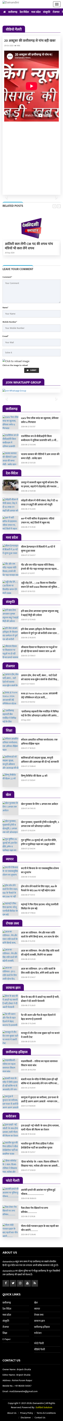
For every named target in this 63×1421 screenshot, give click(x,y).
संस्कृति (46, 12)
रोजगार (56, 12)
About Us (11, 1413)
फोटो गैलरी (39, 1343)
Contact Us (40, 1417)
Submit (33, 370)
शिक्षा (5, 1333)
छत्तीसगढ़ (12, 12)
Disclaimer (26, 1417)
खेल (36, 1303)
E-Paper (7, 1339)
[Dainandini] (11, 4)
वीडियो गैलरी (39, 1349)
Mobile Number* (10, 322)
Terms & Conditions (46, 1413)
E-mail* (5, 336)
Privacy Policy (26, 1413)
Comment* (7, 277)
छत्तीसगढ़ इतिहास (42, 1327)
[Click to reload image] (16, 361)
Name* (5, 307)
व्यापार (37, 1309)
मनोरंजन (37, 1333)
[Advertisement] (31, 157)
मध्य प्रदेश (36, 12)
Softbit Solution (44, 1407)
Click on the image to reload (15, 365)
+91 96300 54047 (22, 1386)
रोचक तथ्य (38, 1315)
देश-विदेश (24, 12)
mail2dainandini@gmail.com (23, 1391)
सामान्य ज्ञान (39, 1321)
